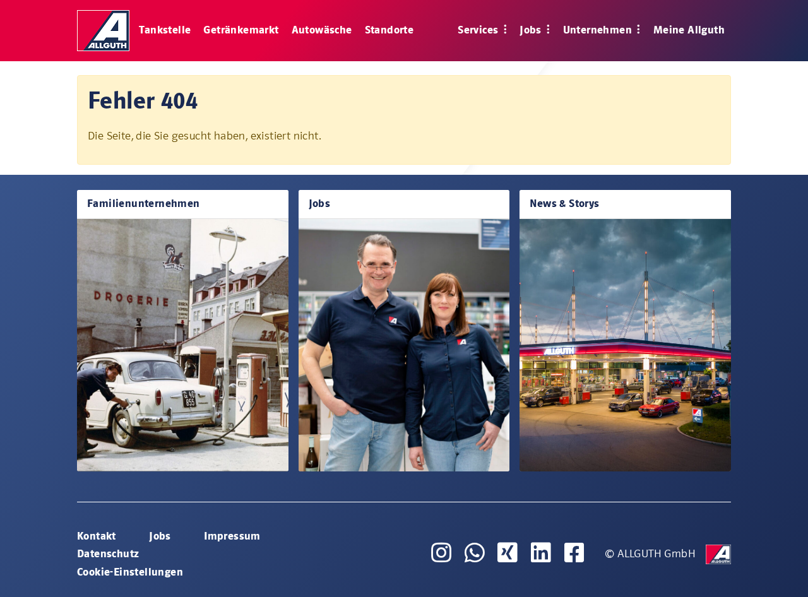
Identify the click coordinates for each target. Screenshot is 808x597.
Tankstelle (165, 30)
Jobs (532, 30)
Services (479, 30)
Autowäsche (322, 30)
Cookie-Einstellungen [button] (130, 572)
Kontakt (96, 536)
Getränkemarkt (240, 30)
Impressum (232, 536)
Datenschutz (108, 553)
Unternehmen (599, 30)
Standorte (389, 30)
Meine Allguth (689, 30)
